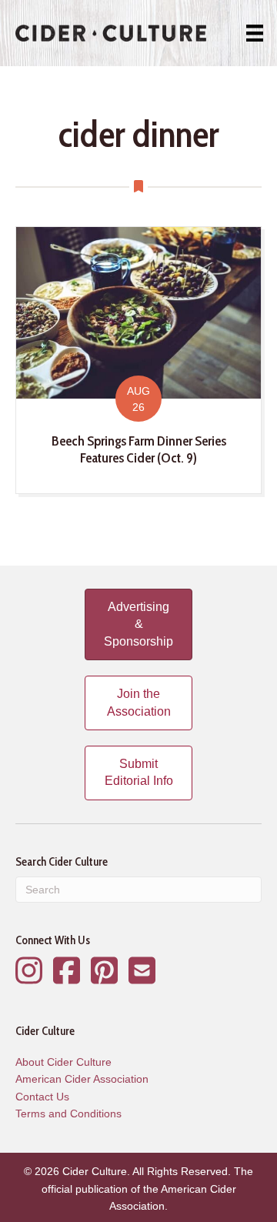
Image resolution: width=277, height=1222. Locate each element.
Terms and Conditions (68, 1113)
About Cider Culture (63, 1062)
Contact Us (42, 1096)
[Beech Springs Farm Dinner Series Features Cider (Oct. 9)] (138, 360)
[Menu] (254, 33)
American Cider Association (82, 1079)
